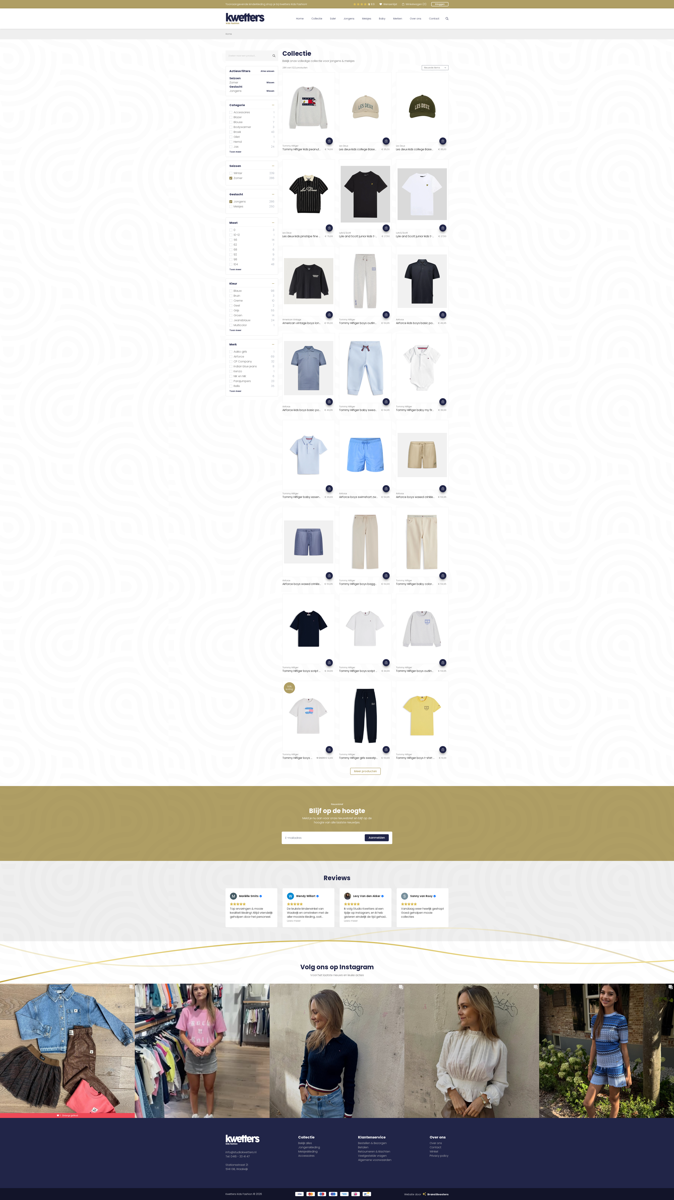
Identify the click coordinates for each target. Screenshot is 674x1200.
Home (300, 18)
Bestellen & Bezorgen (372, 1143)
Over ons (415, 18)
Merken (397, 18)
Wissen (270, 82)
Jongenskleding (309, 1147)
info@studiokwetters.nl (241, 1152)
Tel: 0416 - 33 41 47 (238, 1156)
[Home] (245, 18)
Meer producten (365, 771)
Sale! (333, 18)
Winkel (434, 1152)
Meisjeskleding (308, 1152)
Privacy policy (439, 1156)
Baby (382, 18)
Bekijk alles (305, 1143)
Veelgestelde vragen (372, 1156)
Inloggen (440, 4)
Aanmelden (377, 838)
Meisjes (366, 18)
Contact (434, 18)
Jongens (348, 18)
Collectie (316, 18)
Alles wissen (267, 71)
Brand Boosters (437, 1194)
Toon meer (235, 151)
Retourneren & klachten (374, 1152)
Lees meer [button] (294, 921)
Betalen (363, 1147)
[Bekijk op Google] (233, 896)
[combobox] (252, 55)
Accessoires (306, 1156)
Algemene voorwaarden (374, 1160)
